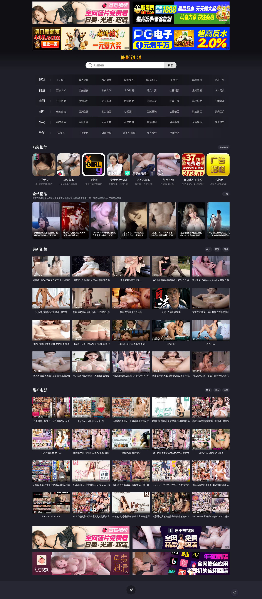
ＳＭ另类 (220, 90)
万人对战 (106, 79)
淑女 (217, 390)
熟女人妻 (152, 90)
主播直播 (197, 90)
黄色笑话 (197, 122)
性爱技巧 (220, 122)
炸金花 (174, 79)
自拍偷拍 (84, 90)
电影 (42, 101)
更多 (226, 249)
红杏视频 (152, 132)
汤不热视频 (129, 132)
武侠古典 (129, 122)
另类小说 (174, 122)
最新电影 (39, 389)
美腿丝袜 (152, 111)
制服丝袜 (152, 101)
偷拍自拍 (84, 101)
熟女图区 (197, 111)
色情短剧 (174, 132)
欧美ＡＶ (106, 90)
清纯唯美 (174, 111)
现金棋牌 (197, 79)
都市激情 (61, 122)
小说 (42, 122)
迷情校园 (152, 122)
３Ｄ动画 (129, 90)
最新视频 (39, 249)
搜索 (170, 65)
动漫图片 (129, 111)
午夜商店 (84, 132)
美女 (208, 249)
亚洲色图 (84, 111)
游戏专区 (129, 79)
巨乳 (217, 249)
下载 (226, 193)
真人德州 (84, 79)
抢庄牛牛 (220, 79)
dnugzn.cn (131, 58)
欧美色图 (106, 111)
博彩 (42, 80)
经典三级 (174, 101)
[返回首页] (234, 592)
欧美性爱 (129, 101)
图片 (42, 111)
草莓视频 (106, 132)
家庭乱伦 (84, 122)
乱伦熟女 (197, 101)
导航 (42, 133)
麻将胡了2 (151, 79)
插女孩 (61, 132)
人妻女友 (106, 122)
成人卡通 (106, 101)
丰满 (208, 390)
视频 (42, 90)
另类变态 (220, 101)
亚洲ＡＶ (61, 90)
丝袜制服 (174, 90)
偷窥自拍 (61, 111)
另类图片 (220, 111)
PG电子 (61, 79)
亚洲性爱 (61, 101)
